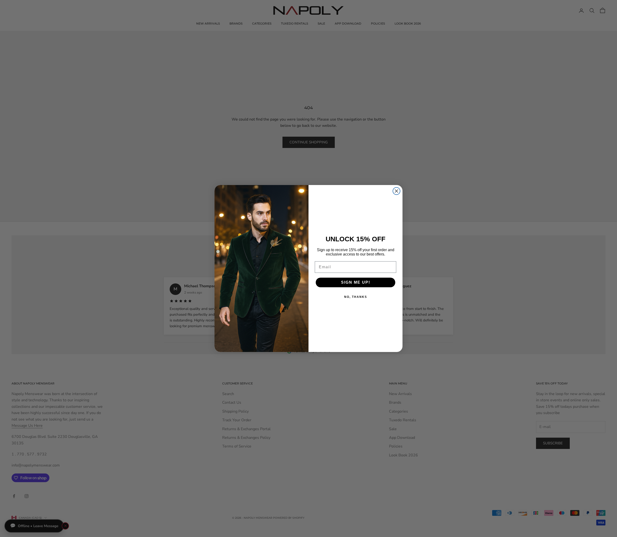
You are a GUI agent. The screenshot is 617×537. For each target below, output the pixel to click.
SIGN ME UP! (355, 282)
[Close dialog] (396, 191)
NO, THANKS (355, 297)
